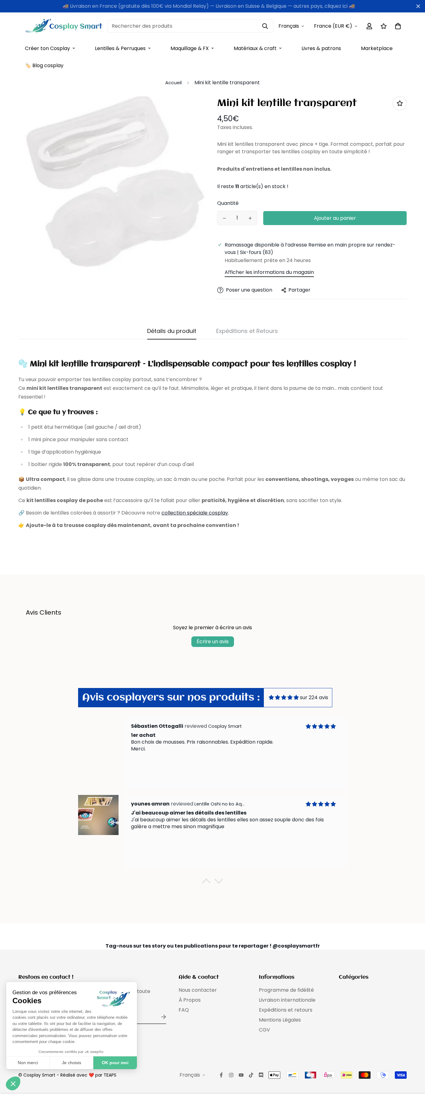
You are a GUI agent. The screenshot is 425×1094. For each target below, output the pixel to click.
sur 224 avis (314, 697)
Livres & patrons (321, 48)
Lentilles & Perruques (120, 48)
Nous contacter (198, 990)
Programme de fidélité (286, 990)
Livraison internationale (287, 1000)
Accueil (173, 82)
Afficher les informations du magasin (269, 272)
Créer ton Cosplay (47, 48)
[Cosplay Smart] (64, 26)
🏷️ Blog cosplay (44, 65)
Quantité (228, 203)
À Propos (190, 1000)
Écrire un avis (213, 641)
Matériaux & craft (255, 48)
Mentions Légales (280, 1019)
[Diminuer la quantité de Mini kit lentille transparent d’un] (224, 218)
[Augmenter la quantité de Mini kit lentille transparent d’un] (250, 218)
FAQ (184, 1009)
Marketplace (377, 48)
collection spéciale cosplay (194, 512)
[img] (284, 697)
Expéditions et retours (285, 1009)
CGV (264, 1029)
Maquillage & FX (189, 48)
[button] (206, 882)
